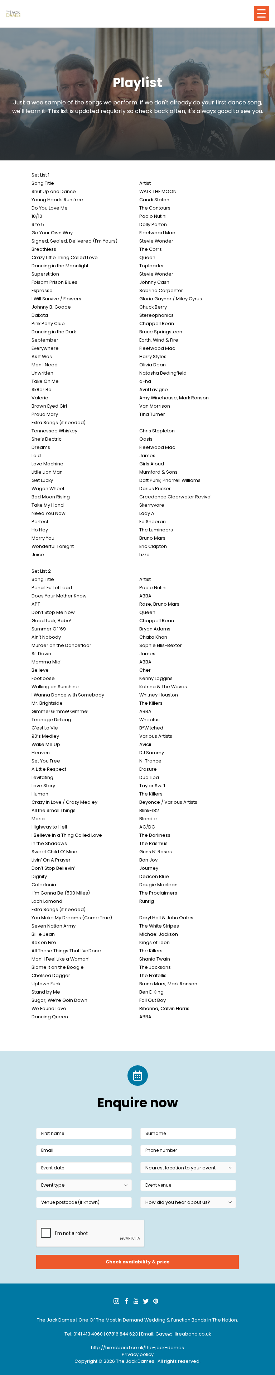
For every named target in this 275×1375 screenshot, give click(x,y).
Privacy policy (138, 1354)
